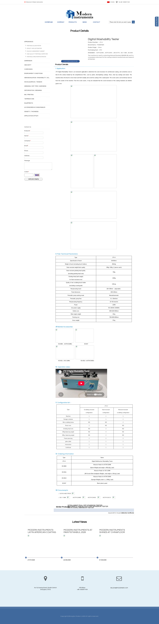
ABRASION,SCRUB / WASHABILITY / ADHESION (39, 77)
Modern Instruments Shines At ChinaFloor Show (112, 531)
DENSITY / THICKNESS (31, 111)
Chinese (112, 2)
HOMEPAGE (49, 22)
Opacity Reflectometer (34, 48)
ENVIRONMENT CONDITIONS (33, 73)
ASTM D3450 (92, 497)
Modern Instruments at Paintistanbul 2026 (78, 531)
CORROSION (28, 69)
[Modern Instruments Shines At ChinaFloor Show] (113, 544)
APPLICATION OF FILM (31, 115)
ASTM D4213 (107, 497)
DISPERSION (28, 60)
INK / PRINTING (28, 94)
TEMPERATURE (29, 99)
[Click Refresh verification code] (37, 175)
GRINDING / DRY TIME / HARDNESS (35, 86)
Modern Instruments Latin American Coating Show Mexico (42, 531)
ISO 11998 (63, 497)
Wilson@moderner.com (119, 588)
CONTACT (96, 22)
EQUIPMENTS (28, 103)
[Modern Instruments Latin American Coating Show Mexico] (42, 544)
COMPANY (60, 22)
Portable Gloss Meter (34, 45)
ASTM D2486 (77, 497)
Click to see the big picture (70, 61)
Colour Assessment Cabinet (36, 51)
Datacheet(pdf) (65, 493)
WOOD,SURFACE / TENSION (33, 82)
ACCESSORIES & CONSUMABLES (34, 107)
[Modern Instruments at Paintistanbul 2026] (77, 544)
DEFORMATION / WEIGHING (33, 90)
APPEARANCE (28, 41)
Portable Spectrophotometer (36, 56)
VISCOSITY (27, 65)
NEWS (85, 22)
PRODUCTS (73, 22)
